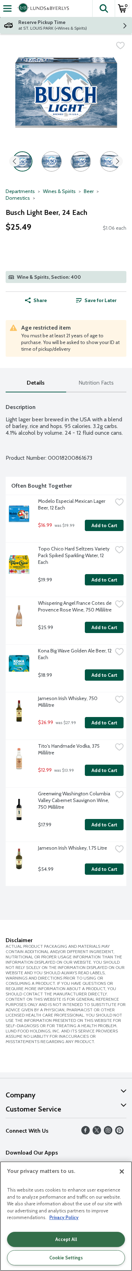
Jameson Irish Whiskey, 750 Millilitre (68, 701)
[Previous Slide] (14, 161)
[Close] (122, 1171)
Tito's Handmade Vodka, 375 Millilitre (69, 749)
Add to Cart (104, 525)
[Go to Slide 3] (81, 161)
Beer (89, 191)
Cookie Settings (66, 1257)
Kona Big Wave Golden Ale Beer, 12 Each (75, 654)
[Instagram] (108, 1132)
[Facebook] (85, 1132)
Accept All (66, 1239)
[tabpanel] (66, 642)
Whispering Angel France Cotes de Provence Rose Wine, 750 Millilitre (75, 606)
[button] (103, 8)
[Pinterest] (119, 1132)
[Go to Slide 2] (51, 161)
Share (40, 300)
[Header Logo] (42, 8)
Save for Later (100, 300)
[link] (96, 300)
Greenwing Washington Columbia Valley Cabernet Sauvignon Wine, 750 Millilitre (74, 800)
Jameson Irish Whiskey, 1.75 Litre (72, 848)
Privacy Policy (63, 1217)
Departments (20, 191)
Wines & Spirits (59, 191)
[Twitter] (97, 1132)
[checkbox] (120, 45)
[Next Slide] (117, 161)
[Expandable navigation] (7, 8)
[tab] (36, 383)
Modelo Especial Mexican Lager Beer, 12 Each (72, 504)
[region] (66, 1216)
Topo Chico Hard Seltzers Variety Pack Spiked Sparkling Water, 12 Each (74, 555)
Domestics (18, 198)
